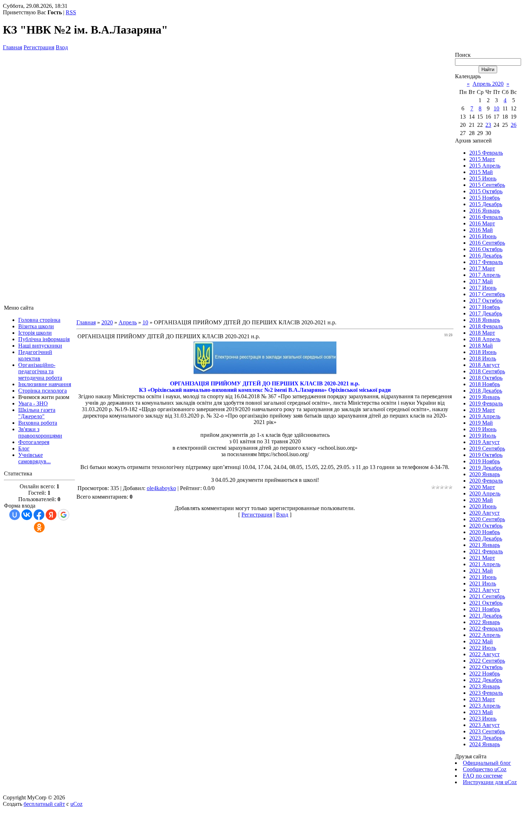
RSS (71, 12)
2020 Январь (484, 474)
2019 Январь (484, 397)
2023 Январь (484, 686)
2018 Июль (482, 358)
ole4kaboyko (161, 488)
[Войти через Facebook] (39, 514)
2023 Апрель (484, 706)
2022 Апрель (484, 635)
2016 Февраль (486, 217)
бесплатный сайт (44, 804)
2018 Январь (484, 320)
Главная (12, 47)
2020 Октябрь (485, 526)
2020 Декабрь (485, 538)
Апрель (128, 322)
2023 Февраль (486, 693)
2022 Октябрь (485, 667)
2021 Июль (482, 583)
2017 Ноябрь (484, 307)
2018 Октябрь (485, 378)
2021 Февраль (486, 551)
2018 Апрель (484, 339)
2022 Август (484, 654)
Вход (62, 47)
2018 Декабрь (485, 391)
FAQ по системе (482, 776)
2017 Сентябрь (487, 294)
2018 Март (482, 333)
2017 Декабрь (485, 313)
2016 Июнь (482, 236)
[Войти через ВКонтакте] (26, 514)
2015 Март (482, 159)
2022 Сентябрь (487, 661)
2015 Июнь (482, 178)
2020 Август (484, 513)
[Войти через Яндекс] (51, 514)
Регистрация (39, 47)
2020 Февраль (486, 481)
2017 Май (481, 281)
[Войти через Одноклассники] (39, 527)
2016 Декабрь (485, 256)
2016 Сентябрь (487, 243)
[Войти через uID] (14, 514)
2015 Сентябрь (487, 185)
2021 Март (482, 558)
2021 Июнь (482, 577)
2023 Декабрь (485, 738)
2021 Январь (484, 545)
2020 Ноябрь (484, 532)
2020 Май (481, 500)
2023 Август (484, 725)
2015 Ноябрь (484, 198)
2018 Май (481, 346)
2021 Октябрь (485, 603)
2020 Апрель (484, 493)
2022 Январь (484, 622)
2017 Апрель (484, 275)
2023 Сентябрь (487, 731)
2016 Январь (484, 211)
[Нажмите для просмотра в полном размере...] (265, 372)
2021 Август (484, 590)
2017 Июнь (482, 288)
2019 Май (481, 423)
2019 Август (484, 442)
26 (513, 125)
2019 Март (482, 410)
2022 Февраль (486, 628)
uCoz (76, 804)
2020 (107, 322)
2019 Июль (482, 436)
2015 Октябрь (485, 191)
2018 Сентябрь (487, 371)
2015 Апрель (484, 166)
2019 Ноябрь (484, 461)
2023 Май (481, 712)
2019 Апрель (484, 416)
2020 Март (482, 487)
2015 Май (481, 172)
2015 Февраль (486, 153)
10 (145, 322)
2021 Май (481, 571)
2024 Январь (484, 744)
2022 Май (481, 641)
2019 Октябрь (485, 455)
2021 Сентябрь (487, 596)
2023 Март (482, 699)
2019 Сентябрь (487, 448)
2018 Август (484, 365)
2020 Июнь (482, 506)
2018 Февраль (486, 326)
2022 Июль (482, 648)
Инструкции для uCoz (490, 782)
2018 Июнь (482, 352)
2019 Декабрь (485, 468)
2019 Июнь (482, 429)
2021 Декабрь (485, 616)
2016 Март (482, 223)
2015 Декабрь (485, 204)
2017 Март (482, 268)
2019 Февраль (486, 403)
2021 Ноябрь (484, 609)
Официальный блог (487, 763)
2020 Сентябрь (487, 519)
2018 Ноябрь (484, 384)
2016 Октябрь (485, 249)
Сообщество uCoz (484, 769)
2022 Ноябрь (484, 673)
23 (488, 125)
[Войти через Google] (63, 514)
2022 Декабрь (485, 680)
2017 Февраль (486, 262)
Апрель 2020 (488, 84)
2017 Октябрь (485, 301)
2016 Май (481, 230)
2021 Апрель (484, 564)
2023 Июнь (482, 718)
